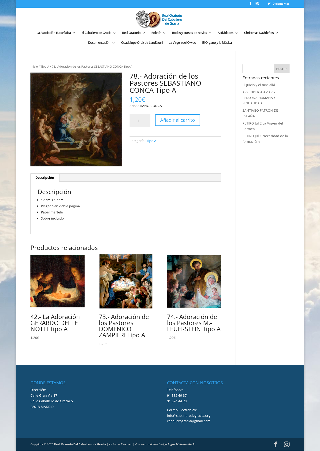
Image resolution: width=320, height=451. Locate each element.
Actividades (225, 33)
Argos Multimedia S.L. (182, 444)
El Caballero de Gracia (96, 33)
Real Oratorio (131, 33)
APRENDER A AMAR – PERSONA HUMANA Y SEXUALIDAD (259, 98)
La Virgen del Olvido (182, 43)
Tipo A (45, 66)
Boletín (156, 33)
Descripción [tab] (44, 177)
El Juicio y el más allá (258, 85)
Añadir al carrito (177, 120)
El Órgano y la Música (217, 43)
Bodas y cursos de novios (189, 33)
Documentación (99, 43)
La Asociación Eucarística (54, 33)
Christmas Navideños (259, 33)
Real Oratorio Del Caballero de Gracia (80, 444)
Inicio (34, 66)
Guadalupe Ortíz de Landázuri (142, 43)
